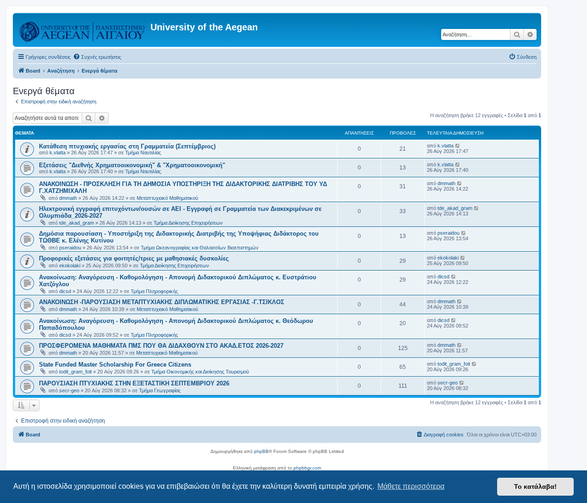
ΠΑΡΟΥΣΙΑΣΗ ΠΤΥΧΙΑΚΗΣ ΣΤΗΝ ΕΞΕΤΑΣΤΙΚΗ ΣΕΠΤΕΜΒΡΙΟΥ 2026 (134, 383)
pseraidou (70, 247)
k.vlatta (58, 152)
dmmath (68, 198)
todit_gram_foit (75, 371)
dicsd (65, 291)
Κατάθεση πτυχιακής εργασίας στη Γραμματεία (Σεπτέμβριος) (127, 146)
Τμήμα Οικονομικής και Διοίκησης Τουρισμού (200, 371)
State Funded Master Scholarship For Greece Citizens (115, 364)
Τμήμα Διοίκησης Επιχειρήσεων (188, 223)
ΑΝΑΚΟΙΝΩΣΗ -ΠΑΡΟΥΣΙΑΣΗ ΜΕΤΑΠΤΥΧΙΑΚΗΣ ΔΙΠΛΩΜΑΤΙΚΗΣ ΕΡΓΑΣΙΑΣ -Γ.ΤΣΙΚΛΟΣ (161, 302)
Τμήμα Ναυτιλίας (143, 152)
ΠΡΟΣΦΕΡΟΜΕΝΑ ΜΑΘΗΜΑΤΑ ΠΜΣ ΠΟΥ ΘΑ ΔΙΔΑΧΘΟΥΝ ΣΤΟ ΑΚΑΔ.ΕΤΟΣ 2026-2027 (161, 345)
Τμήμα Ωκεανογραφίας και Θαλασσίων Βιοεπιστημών (200, 247)
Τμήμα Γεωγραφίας (160, 390)
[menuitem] (97, 56)
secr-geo (69, 390)
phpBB (261, 451)
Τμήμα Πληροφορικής (154, 291)
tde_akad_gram (76, 223)
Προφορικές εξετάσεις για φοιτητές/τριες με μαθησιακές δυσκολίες (134, 258)
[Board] (82, 30)
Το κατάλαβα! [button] (535, 486)
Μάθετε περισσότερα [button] (410, 486)
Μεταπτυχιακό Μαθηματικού (167, 198)
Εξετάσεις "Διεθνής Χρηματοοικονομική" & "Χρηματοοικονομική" (132, 165)
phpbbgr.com (307, 467)
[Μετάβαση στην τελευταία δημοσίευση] (458, 145)
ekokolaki (69, 265)
